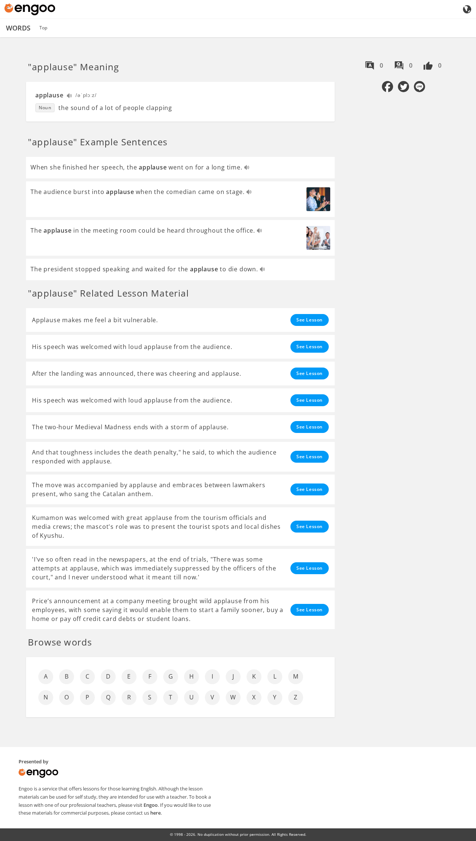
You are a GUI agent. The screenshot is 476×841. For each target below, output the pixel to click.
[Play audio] (70, 96)
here (155, 812)
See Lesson (309, 320)
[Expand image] (318, 199)
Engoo (151, 805)
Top (43, 28)
